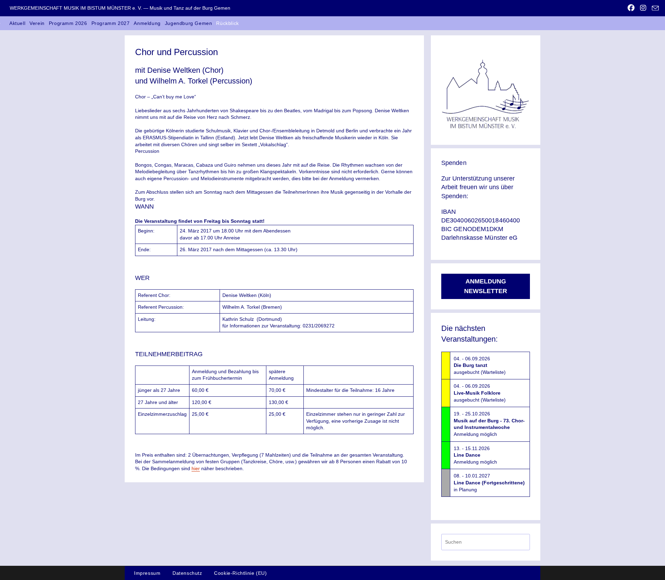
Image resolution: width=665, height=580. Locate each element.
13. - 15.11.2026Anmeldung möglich (475, 455)
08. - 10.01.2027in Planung (489, 482)
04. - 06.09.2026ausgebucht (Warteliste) (480, 365)
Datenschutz (187, 573)
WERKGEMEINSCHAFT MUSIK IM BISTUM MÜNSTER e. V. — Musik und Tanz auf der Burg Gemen (120, 8)
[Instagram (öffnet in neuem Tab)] (643, 8)
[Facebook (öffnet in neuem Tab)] (631, 8)
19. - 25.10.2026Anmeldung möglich (489, 424)
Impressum (147, 573)
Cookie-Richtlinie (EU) (240, 573)
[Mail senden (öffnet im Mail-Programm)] (654, 8)
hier (196, 468)
